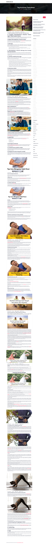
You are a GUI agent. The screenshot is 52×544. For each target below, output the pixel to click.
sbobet (34, 135)
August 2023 (34, 95)
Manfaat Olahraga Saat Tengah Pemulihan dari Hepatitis (16, 312)
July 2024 (34, 78)
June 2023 (34, 98)
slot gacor (21, 370)
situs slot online (29, 468)
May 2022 (34, 104)
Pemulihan (17, 96)
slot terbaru (24, 284)
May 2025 (34, 63)
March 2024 (34, 84)
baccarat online (9, 448)
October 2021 (34, 113)
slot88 (34, 141)
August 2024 (34, 77)
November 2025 (35, 54)
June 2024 (34, 80)
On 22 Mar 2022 (9, 172)
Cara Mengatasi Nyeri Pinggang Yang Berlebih (14, 425)
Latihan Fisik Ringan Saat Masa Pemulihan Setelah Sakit (16, 492)
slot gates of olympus (24, 203)
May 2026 (34, 45)
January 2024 (35, 87)
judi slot (17, 341)
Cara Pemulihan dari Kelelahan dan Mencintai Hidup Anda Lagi (17, 97)
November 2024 (35, 72)
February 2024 (35, 86)
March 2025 (34, 66)
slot (22, 216)
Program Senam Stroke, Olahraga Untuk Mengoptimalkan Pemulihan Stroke (18, 365)
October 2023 (35, 92)
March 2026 (34, 48)
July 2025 (34, 60)
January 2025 (35, 69)
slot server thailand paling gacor (17, 291)
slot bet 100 (35, 139)
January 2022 (35, 110)
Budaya (34, 122)
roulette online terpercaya (17, 404)
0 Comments (21, 96)
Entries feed (35, 153)
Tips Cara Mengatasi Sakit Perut (12, 173)
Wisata (34, 147)
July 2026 (34, 42)
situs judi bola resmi (24, 138)
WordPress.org (35, 157)
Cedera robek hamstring (10, 242)
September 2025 (35, 57)
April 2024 (34, 83)
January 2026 (35, 51)
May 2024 (34, 81)
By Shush (13, 96)
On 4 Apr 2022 (9, 96)
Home (21, 9)
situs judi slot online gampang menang (22, 405)
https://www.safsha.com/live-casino (14, 281)
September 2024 (35, 75)
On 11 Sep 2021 (9, 491)
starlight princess (35, 143)
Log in (34, 151)
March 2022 (34, 107)
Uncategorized (35, 145)
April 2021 (34, 116)
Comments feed (35, 155)
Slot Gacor (17, 101)
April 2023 (34, 101)
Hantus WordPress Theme (20, 542)
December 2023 (35, 89)
